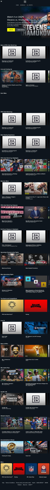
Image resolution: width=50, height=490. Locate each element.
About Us (25, 484)
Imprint (33, 482)
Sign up (11, 29)
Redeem (20, 484)
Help (3, 482)
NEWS (46, 482)
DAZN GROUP (40, 482)
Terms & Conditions (10, 482)
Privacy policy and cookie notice (23, 482)
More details (21, 29)
